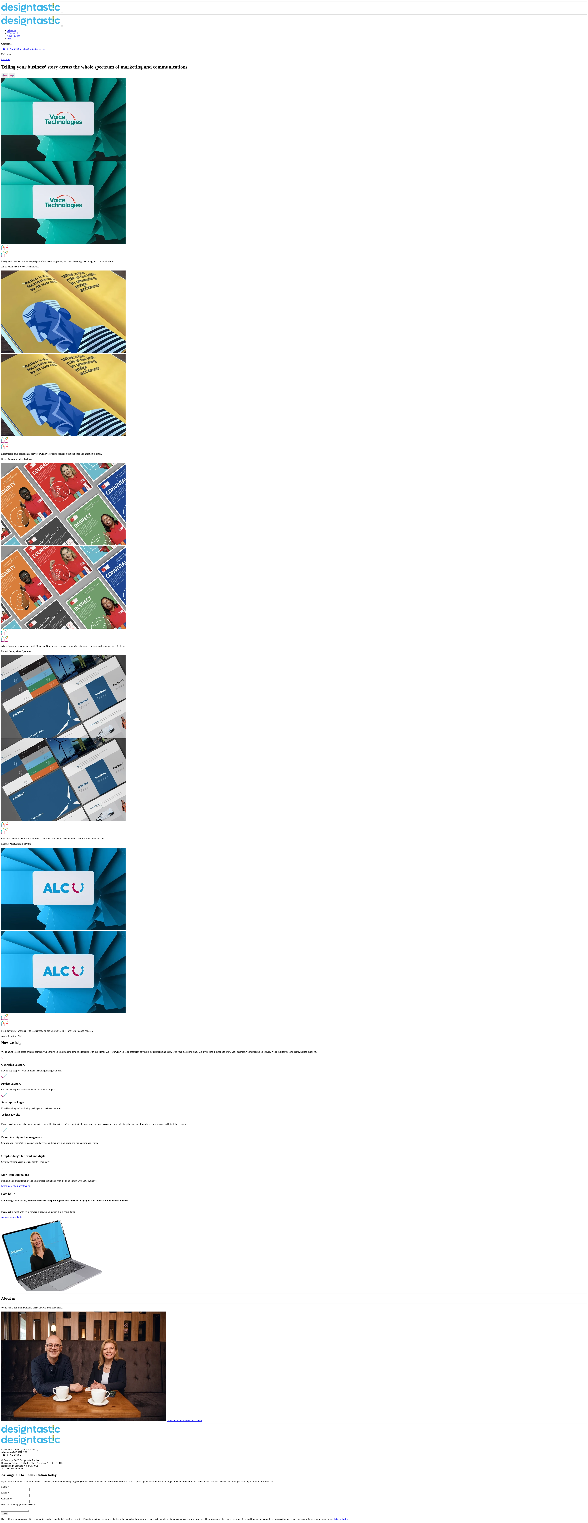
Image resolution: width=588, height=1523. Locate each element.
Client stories (13, 36)
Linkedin (5, 59)
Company (7, 1498)
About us (11, 30)
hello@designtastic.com (33, 49)
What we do (13, 33)
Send (4, 1514)
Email (5, 1492)
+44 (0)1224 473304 (11, 49)
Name (5, 1486)
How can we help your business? (18, 1504)
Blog (9, 38)
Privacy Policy (341, 1519)
